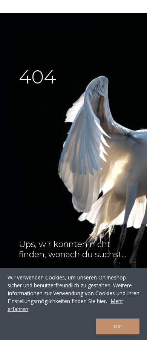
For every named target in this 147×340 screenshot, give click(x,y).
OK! (118, 326)
